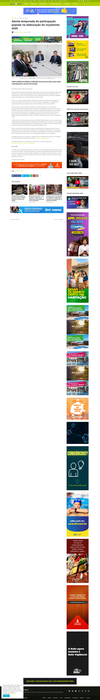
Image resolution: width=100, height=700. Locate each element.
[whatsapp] (85, 1)
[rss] (89, 1)
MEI (49, 1)
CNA (11, 1)
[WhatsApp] (31, 175)
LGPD (61, 697)
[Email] (37, 175)
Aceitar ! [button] (6, 695)
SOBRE (49, 697)
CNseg (30, 1)
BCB (56, 1)
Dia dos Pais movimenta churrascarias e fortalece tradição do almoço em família (18, 198)
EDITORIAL (75, 697)
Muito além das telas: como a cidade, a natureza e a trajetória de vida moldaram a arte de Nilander (36, 198)
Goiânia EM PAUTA (23, 18)
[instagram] (81, 1)
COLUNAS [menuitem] (74, 4)
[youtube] (83, 1)
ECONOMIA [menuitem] (67, 4)
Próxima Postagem (58, 219)
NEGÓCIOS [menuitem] (33, 4)
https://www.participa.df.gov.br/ (42, 138)
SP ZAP (88, 697)
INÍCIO (44, 697)
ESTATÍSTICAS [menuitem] (43, 4)
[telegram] (87, 1)
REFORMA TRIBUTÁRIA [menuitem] (55, 4)
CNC (15, 1)
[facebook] (69, 691)
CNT (21, 1)
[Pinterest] (34, 175)
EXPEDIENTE (67, 697)
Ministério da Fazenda (62, 1)
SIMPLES (45, 1)
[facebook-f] (77, 1)
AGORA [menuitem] (26, 4)
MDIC (52, 1)
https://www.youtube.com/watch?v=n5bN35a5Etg (23, 143)
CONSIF (34, 1)
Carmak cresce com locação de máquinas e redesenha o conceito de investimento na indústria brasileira (54, 198)
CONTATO (55, 697)
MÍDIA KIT (82, 697)
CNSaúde (25, 1)
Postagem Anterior (15, 219)
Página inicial (15, 18)
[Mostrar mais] (40, 175)
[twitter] (79, 1)
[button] (84, 4)
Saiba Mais (13, 693)
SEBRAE (39, 1)
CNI (18, 1)
